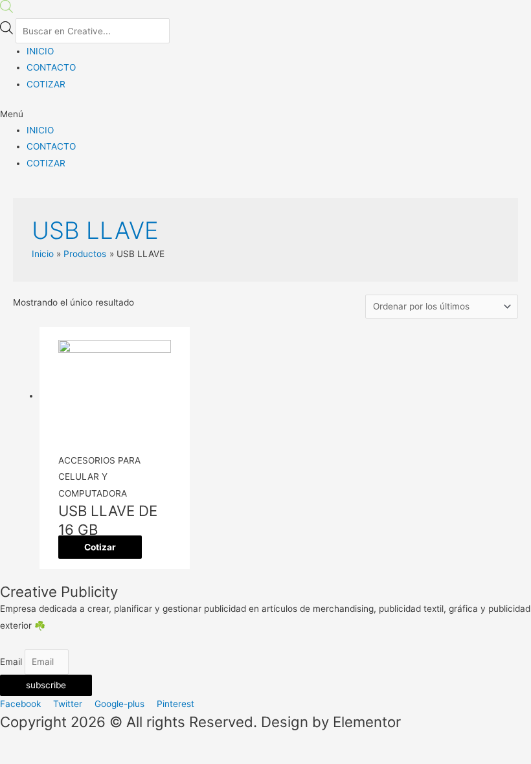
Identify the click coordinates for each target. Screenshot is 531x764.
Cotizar (100, 547)
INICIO (40, 51)
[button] (265, 114)
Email (12, 662)
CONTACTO (51, 67)
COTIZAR (46, 84)
